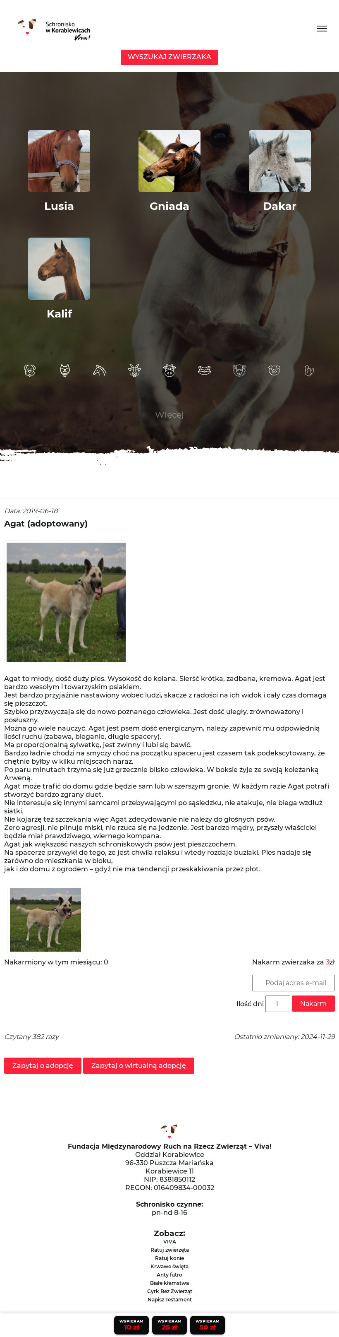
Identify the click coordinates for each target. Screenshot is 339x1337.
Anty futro (169, 1275)
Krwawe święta (169, 1266)
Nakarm (313, 1004)
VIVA (169, 1241)
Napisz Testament (170, 1299)
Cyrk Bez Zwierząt (169, 1291)
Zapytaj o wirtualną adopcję (138, 1066)
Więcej (169, 415)
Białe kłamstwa (169, 1283)
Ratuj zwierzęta (169, 1250)
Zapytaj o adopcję (42, 1066)
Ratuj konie (169, 1258)
